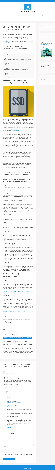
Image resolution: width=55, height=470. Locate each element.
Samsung (6, 73)
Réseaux (48, 15)
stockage (5, 38)
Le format (6, 68)
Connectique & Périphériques (39, 15)
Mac (1, 15)
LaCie (5, 70)
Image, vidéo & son (28, 15)
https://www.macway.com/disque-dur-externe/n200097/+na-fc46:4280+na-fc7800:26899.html (16, 404)
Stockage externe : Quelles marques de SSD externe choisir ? (15, 69)
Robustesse (7, 63)
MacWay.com (45, 44)
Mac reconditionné (44, 39)
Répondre (6, 387)
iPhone (5, 15)
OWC (5, 74)
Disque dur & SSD (18, 15)
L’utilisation (7, 60)
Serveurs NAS (11, 15)
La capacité (7, 65)
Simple (6, 64)
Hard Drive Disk (15, 130)
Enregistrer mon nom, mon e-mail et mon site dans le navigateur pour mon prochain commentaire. (18, 455)
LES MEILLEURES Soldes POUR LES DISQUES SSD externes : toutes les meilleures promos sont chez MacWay (17, 76)
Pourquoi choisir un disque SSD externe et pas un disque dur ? (15, 58)
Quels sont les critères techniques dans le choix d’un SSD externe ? (17, 59)
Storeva (6, 72)
